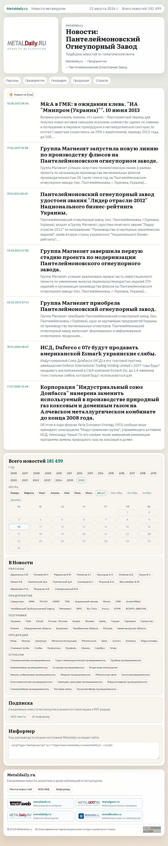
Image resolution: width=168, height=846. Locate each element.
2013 (90, 473)
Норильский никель (86, 601)
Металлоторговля (106, 674)
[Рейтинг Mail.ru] (152, 829)
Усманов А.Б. (126, 574)
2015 (111, 473)
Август (101, 493)
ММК (32, 601)
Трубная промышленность (126, 660)
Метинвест (65, 608)
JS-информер (41, 716)
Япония (89, 621)
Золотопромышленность (135, 674)
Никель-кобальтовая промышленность (33, 674)
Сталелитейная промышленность (29, 689)
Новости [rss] (23, 94)
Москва (107, 628)
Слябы (38, 648)
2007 (25, 473)
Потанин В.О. (41, 574)
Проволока (53, 648)
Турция (115, 621)
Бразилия (62, 628)
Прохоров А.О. (105, 574)
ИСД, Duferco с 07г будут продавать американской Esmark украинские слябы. (98, 350)
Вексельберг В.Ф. (130, 581)
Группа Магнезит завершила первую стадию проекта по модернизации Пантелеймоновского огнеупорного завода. (91, 260)
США (28, 621)
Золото (116, 640)
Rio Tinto (92, 608)
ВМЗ (79, 608)
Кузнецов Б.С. (86, 581)
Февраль (29, 493)
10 (18, 527)
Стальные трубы (19, 648)
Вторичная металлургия (103, 667)
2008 (36, 473)
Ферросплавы (149, 640)
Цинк (104, 640)
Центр (102, 621)
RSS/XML (44, 789)
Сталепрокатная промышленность (30, 660)
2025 (70, 480)
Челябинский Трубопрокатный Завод (32, 608)
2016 (122, 473)
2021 (25, 480)
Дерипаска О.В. (19, 574)
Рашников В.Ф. (63, 574)
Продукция (81, 80)
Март (42, 493)
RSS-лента (18, 716)
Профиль (71, 648)
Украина (15, 621)
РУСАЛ (44, 601)
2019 (153, 473)
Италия (14, 628)
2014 (100, 473)
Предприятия (97, 61)
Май (66, 493)
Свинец (85, 648)
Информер (63, 789)
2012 (79, 473)
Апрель (55, 493)
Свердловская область (37, 628)
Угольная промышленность (68, 667)
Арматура (41, 640)
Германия (130, 621)
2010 (59, 473)
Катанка (131, 640)
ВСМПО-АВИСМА (136, 608)
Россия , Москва (57, 621)
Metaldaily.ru (74, 61)
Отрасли (102, 80)
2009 (48, 473)
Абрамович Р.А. (19, 588)
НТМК (117, 608)
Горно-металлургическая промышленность (81, 660)
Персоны (12, 80)
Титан (113, 648)
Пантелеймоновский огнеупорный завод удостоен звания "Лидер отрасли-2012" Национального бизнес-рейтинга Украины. (97, 203)
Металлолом (89, 640)
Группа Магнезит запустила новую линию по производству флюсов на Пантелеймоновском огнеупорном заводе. (99, 154)
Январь (14, 493)
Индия (76, 621)
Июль (89, 493)
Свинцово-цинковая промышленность (79, 681)
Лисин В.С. (145, 574)
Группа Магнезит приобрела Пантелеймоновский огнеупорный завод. (98, 306)
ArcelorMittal (133, 601)
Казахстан (147, 621)
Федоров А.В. (42, 588)
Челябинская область (85, 628)
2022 (36, 480)
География (58, 80)
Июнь (77, 493)
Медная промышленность (76, 674)
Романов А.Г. (84, 574)
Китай (39, 621)
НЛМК (56, 601)
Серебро (100, 648)
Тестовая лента (63, 689)
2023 (47, 480)
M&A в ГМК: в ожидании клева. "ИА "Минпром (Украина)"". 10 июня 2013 (90, 107)
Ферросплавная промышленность (127, 681)
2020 (13, 480)
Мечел (106, 601)
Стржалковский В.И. (67, 588)
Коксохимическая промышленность (31, 681)
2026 (81, 480)
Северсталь (17, 601)
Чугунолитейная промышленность (96, 689)
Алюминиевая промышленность (29, 667)
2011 (69, 473)
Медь (13, 640)
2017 (132, 473)
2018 (143, 473)
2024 (58, 480)
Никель (26, 640)
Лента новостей (20, 789)
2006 (13, 473)
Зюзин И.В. (16, 581)
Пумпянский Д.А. (38, 581)
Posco (105, 608)
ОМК (118, 601)
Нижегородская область (131, 628)
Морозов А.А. (107, 581)
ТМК (67, 601)
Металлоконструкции (64, 640)
